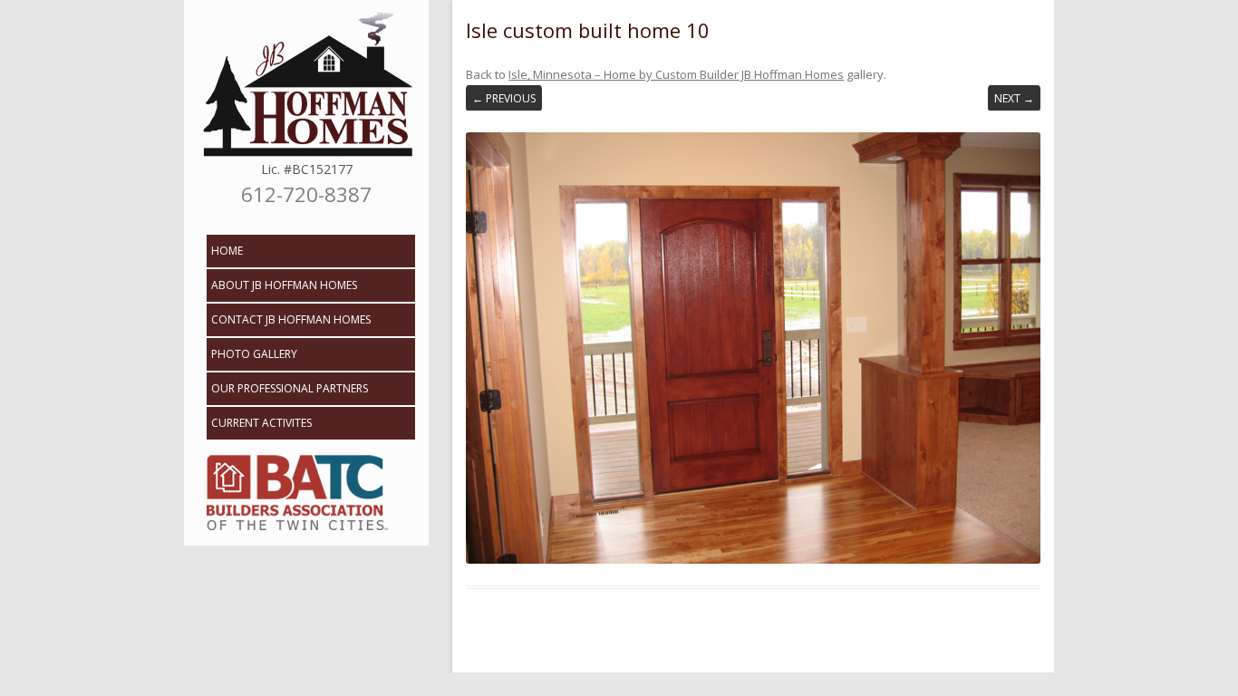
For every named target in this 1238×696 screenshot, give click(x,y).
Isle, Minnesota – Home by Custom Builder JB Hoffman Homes (676, 74)
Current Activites (261, 422)
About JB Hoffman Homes (284, 285)
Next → (1014, 98)
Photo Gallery (254, 354)
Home (227, 250)
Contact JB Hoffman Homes (291, 319)
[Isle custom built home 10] (753, 347)
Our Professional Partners (289, 388)
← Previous (504, 98)
